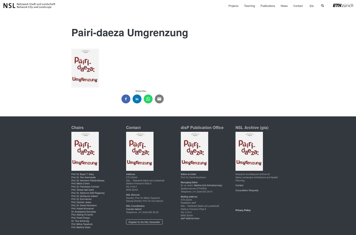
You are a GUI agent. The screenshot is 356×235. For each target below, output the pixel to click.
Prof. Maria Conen (80, 183)
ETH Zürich (340, 5)
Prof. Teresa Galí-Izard (82, 189)
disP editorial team (190, 218)
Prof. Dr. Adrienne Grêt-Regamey (88, 192)
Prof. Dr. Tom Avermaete (83, 177)
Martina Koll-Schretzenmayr (208, 185)
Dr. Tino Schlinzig (80, 220)
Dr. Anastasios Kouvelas (83, 211)
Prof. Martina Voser (80, 227)
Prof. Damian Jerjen (81, 202)
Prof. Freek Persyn (80, 217)
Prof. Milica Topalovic (82, 224)
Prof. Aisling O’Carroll (82, 214)
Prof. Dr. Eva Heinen (81, 198)
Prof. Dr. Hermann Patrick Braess (87, 180)
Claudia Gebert (133, 208)
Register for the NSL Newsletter (144, 221)
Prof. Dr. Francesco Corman (85, 186)
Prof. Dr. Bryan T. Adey (82, 174)
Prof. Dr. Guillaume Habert (84, 196)
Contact (239, 185)
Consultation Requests (246, 190)
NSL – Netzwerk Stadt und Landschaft (30, 5)
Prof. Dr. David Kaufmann (84, 205)
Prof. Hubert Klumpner (82, 208)
